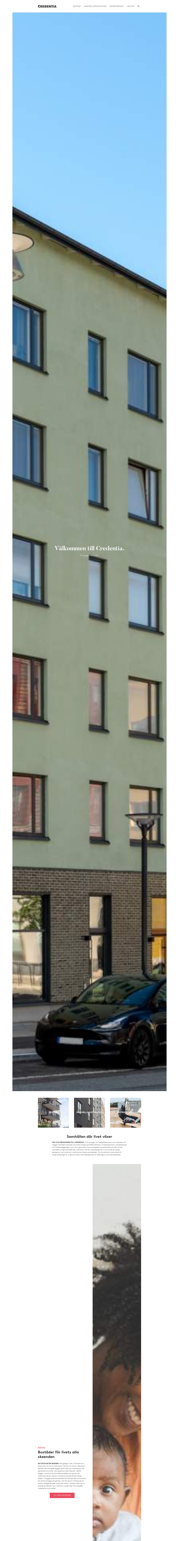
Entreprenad (116, 6)
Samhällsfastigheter (95, 6)
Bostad (77, 6)
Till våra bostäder (62, 1495)
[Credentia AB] (47, 6)
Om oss (130, 6)
